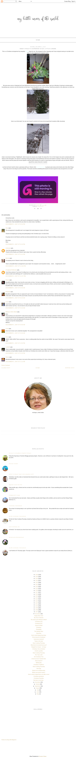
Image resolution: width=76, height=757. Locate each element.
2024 (36, 578)
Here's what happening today (38, 635)
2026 (36, 574)
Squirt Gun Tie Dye (15, 485)
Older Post (5, 368)
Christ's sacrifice (39, 651)
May (38, 694)
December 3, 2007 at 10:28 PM (16, 266)
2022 (36, 582)
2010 (36, 606)
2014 (36, 598)
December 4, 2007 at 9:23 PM (15, 353)
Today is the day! (38, 641)
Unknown (8, 248)
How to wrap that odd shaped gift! (21, 474)
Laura (7, 301)
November (37, 682)
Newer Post (70, 368)
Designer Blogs (42, 756)
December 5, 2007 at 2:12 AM (15, 361)
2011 (36, 604)
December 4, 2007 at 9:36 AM (15, 324)
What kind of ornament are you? (39, 645)
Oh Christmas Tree (38, 656)
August (37, 688)
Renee (7, 280)
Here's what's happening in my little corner (38, 674)
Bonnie (7, 258)
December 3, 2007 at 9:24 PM (15, 244)
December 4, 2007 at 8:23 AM (15, 298)
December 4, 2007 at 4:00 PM (15, 343)
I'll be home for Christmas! (38, 637)
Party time (38, 633)
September (37, 686)
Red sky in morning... (38, 680)
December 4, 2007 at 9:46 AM (15, 333)
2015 (36, 596)
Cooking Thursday (15, 506)
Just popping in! (14, 527)
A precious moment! (39, 639)
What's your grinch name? (38, 672)
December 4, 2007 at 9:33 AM (15, 308)
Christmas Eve (38, 623)
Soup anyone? (38, 660)
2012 (36, 602)
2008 (36, 610)
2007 (36, 611)
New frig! (39, 668)
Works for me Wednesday (38, 670)
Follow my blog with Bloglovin (8, 739)
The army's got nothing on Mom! (39, 619)
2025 (36, 576)
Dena (7, 337)
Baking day (39, 662)
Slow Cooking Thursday (17, 516)
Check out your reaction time (39, 658)
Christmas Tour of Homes (38, 649)
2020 (36, 586)
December (37, 613)
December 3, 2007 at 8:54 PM (15, 224)
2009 (36, 608)
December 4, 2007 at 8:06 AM (15, 287)
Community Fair (14, 495)
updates (40, 206)
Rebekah (8, 291)
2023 (36, 580)
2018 (36, 590)
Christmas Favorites (39, 678)
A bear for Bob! (38, 625)
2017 (36, 592)
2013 (36, 600)
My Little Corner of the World (38, 19)
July (38, 690)
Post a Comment (5, 365)
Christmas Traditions (39, 664)
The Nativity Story (38, 631)
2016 (36, 594)
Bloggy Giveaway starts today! (20, 453)
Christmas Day (38, 621)
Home (38, 40)
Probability (38, 629)
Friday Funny (13, 463)
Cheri (7, 328)
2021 (36, 584)
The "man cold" (39, 654)
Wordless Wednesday (16, 537)
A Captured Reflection (11, 270)
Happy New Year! (38, 615)
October (38, 684)
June (37, 692)
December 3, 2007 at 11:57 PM (16, 276)
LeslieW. (8, 347)
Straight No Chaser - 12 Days (38, 647)
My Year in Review (38, 617)
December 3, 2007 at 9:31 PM (15, 254)
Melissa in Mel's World (11, 312)
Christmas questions (39, 676)
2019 (36, 588)
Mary (7, 228)
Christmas (38, 627)
